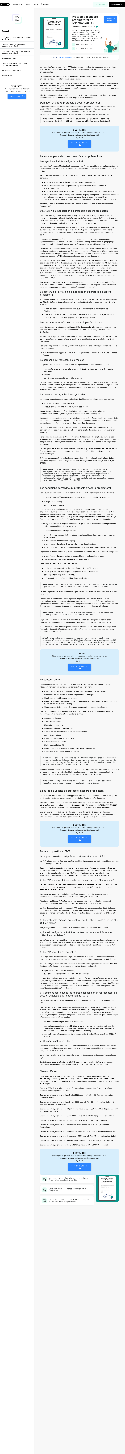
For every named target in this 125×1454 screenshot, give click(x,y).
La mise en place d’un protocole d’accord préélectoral (13, 45)
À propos (45, 4)
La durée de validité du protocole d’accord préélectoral (14, 64)
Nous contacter (117, 4)
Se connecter (100, 4)
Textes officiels (7, 76)
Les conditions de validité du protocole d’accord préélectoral (16, 52)
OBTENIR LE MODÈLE (110, 19)
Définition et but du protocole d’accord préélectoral (16, 38)
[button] (17, 4)
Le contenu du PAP (9, 58)
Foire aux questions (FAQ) (11, 70)
